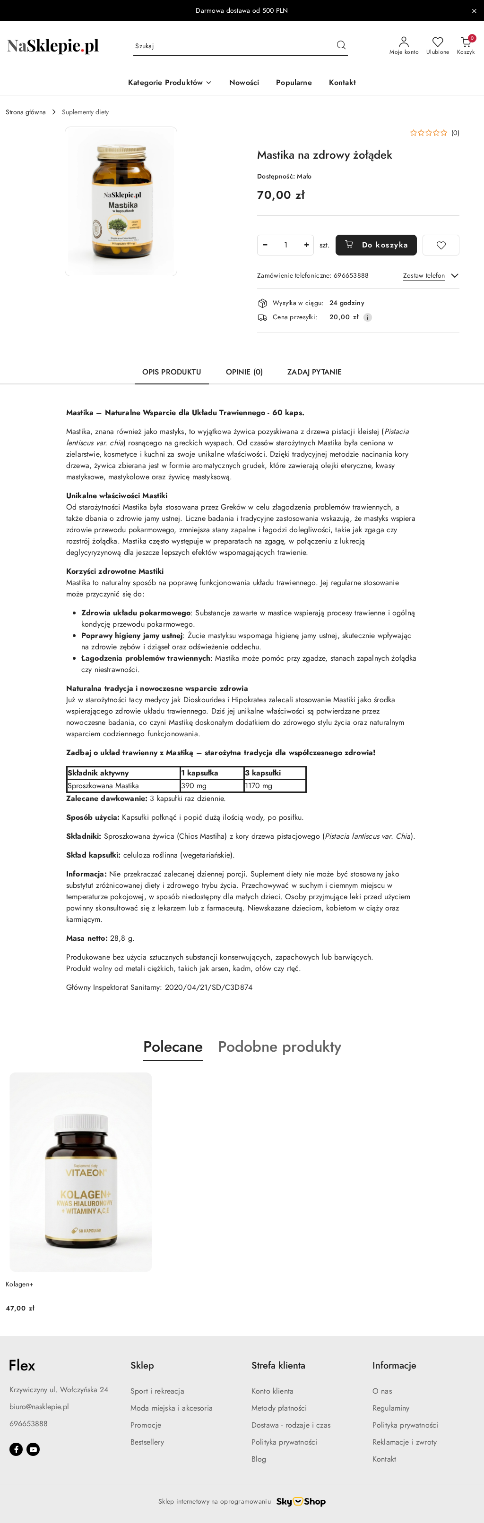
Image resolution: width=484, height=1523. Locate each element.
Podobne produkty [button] (279, 1046)
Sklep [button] (142, 1365)
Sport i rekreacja (157, 1391)
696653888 (28, 1423)
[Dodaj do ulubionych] (441, 245)
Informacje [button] (394, 1365)
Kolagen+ (20, 1284)
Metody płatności (279, 1408)
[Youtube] (33, 1449)
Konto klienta (272, 1391)
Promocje (145, 1425)
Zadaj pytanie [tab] (314, 371)
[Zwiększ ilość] (306, 245)
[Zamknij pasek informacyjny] (474, 11)
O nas (382, 1391)
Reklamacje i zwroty (404, 1442)
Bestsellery (147, 1442)
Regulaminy (391, 1408)
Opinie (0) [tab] (244, 371)
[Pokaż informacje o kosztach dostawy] (368, 317)
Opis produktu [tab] (171, 371)
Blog (259, 1459)
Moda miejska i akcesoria (171, 1408)
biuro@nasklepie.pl (39, 1406)
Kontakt (384, 1459)
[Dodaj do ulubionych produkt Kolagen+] (145, 1083)
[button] (170, 83)
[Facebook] (16, 1449)
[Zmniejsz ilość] (265, 245)
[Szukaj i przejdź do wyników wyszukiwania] (341, 46)
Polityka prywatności (284, 1442)
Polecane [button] (173, 1046)
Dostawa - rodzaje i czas (290, 1425)
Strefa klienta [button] (278, 1365)
